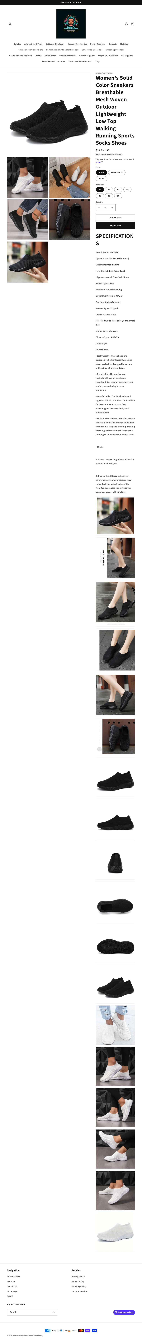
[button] (10, 24)
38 (118, 196)
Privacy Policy (78, 1276)
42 (118, 189)
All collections (13, 1276)
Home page (12, 1291)
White (101, 178)
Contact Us (12, 1286)
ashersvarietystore (20, 1336)
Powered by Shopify (35, 1336)
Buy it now (115, 225)
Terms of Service (79, 1291)
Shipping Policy (79, 1286)
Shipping (99, 154)
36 (100, 189)
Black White (117, 172)
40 (127, 189)
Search (10, 1296)
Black (101, 172)
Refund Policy (78, 1281)
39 (109, 196)
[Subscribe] (54, 1312)
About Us (11, 1281)
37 (109, 189)
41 (100, 196)
